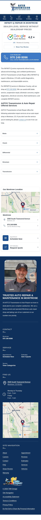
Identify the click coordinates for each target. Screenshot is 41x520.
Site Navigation (8, 493)
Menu (4, 19)
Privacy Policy (8, 505)
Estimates (19, 19)
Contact (5, 461)
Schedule (29, 19)
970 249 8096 (11, 89)
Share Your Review (22, 47)
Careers (5, 457)
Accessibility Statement (11, 497)
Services (24, 465)
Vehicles (24, 469)
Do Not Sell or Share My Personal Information (19, 509)
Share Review (8, 469)
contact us (22, 120)
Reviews (24, 457)
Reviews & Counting (21, 42)
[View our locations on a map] (20, 420)
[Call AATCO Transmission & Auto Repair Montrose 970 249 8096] (11, 337)
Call (11, 19)
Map (37, 19)
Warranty (6, 473)
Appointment (25, 453)
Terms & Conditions (10, 501)
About (5, 453)
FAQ (4, 465)
